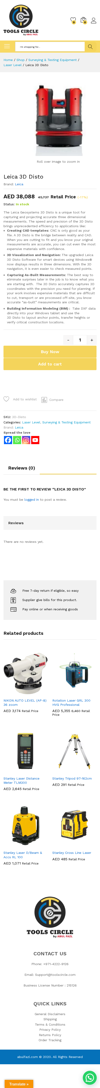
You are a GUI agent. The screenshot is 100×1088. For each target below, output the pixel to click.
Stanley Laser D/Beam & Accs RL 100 (22, 855)
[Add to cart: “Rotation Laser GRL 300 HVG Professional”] (63, 693)
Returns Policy (50, 1035)
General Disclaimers (50, 1014)
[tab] (21, 470)
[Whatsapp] (17, 440)
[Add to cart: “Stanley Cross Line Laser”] (63, 845)
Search (91, 47)
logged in (31, 499)
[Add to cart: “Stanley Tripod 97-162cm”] (63, 771)
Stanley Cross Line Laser (71, 853)
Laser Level (31, 422)
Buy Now (50, 351)
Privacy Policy (50, 1029)
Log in (94, 23)
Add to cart (50, 364)
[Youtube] (35, 440)
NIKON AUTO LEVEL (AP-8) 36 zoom (25, 702)
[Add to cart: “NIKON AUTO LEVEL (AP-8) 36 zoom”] (14, 693)
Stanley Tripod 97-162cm (72, 778)
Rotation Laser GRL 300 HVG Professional (71, 702)
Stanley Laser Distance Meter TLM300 (21, 780)
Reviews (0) (21, 468)
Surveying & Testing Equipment (66, 422)
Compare (56, 400)
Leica (19, 184)
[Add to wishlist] (36, 693)
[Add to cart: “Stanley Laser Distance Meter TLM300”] (14, 771)
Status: (9, 204)
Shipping (50, 1019)
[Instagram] (26, 440)
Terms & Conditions (50, 1024)
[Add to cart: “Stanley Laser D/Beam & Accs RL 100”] (14, 845)
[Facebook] (8, 440)
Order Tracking (50, 1040)
